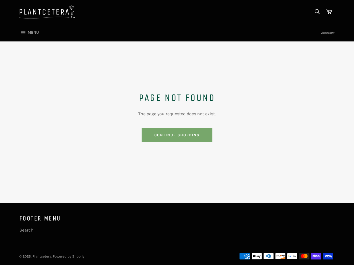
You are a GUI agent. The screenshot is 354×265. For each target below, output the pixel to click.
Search (26, 230)
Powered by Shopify (68, 256)
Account (328, 33)
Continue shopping (176, 135)
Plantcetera (41, 256)
